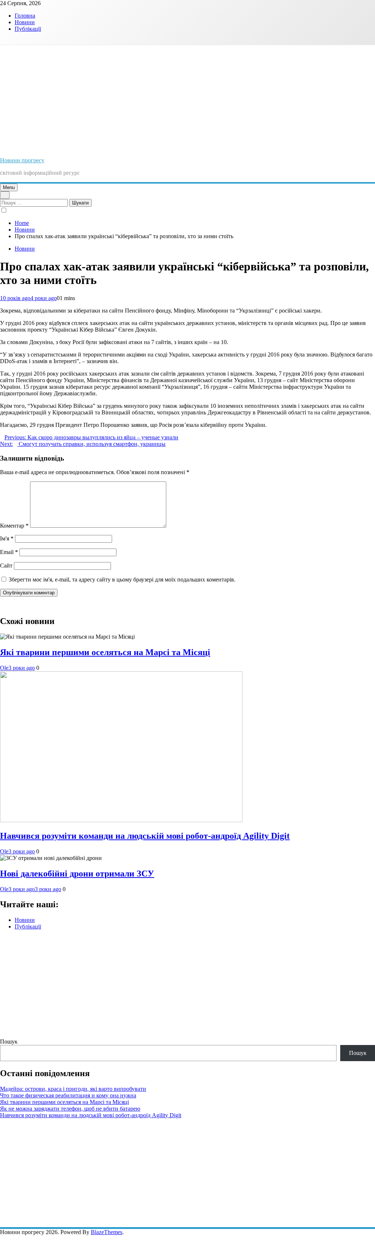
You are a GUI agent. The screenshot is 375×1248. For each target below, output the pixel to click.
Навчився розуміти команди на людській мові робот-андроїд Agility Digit (145, 836)
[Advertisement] (187, 100)
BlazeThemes (106, 1232)
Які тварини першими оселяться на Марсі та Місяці (105, 652)
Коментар (14, 526)
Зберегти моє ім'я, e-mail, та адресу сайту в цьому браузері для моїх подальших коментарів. (122, 579)
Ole (4, 668)
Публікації (28, 29)
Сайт (6, 565)
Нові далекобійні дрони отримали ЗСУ (77, 873)
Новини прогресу (22, 160)
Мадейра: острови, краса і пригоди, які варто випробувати (73, 1089)
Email (9, 552)
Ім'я (7, 538)
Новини (25, 22)
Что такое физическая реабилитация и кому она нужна (68, 1095)
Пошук (9, 1041)
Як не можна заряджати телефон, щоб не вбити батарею (70, 1108)
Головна (25, 15)
